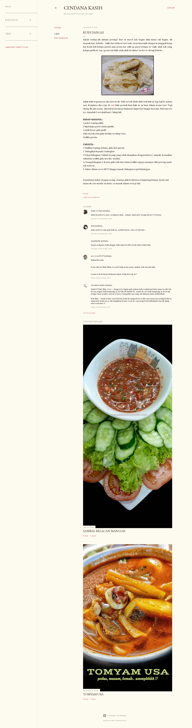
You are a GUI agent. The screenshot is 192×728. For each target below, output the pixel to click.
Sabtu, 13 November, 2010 (101, 278)
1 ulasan (93, 536)
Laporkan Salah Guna (16, 47)
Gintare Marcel (120, 720)
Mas (93, 226)
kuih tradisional (61, 38)
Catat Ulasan (89, 313)
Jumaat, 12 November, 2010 (101, 219)
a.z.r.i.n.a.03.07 (97, 256)
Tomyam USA (93, 694)
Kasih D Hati (96, 211)
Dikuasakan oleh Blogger (116, 715)
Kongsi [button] (57, 27)
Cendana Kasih (83, 8)
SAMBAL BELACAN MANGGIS (104, 531)
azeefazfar (95, 241)
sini (112, 105)
